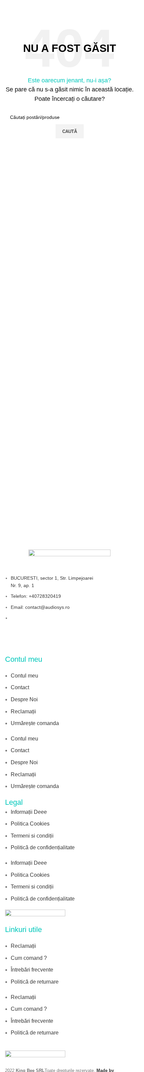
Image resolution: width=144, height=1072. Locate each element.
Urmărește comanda (35, 723)
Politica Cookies (30, 824)
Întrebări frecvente (32, 970)
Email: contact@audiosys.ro (40, 607)
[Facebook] (13, 643)
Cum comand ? (29, 958)
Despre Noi (24, 699)
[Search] (131, 6)
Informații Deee (29, 812)
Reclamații (23, 711)
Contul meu (24, 675)
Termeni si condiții (32, 836)
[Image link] (35, 917)
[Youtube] (99, 643)
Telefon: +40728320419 (36, 596)
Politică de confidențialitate (43, 847)
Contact (20, 687)
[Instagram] (56, 643)
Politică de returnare (35, 982)
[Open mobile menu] (8, 6)
